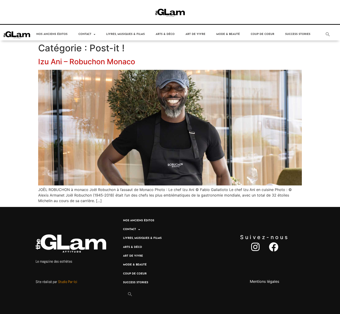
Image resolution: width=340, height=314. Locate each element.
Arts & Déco (165, 34)
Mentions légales (264, 281)
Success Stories (297, 34)
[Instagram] (255, 247)
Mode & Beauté (228, 34)
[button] (328, 34)
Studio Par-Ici (67, 281)
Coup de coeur (262, 34)
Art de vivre (195, 34)
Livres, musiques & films (125, 34)
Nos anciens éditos (52, 34)
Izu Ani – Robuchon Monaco (86, 61)
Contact (84, 34)
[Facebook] (274, 247)
